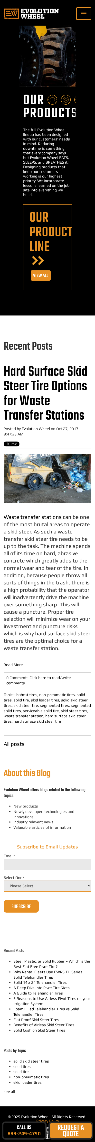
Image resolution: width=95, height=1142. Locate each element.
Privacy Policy (47, 1121)
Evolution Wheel (36, 428)
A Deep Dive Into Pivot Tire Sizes (41, 987)
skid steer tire (26, 705)
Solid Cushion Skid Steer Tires (39, 1030)
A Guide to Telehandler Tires (38, 993)
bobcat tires (26, 694)
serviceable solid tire (41, 711)
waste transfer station (23, 716)
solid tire (21, 700)
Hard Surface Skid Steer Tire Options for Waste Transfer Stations (45, 394)
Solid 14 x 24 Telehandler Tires (40, 982)
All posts (14, 744)
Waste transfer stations (33, 517)
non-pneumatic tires (57, 694)
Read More (13, 664)
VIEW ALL (40, 275)
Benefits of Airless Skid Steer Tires (43, 1025)
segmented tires (54, 705)
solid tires (22, 1066)
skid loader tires (45, 700)
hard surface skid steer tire (37, 721)
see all (9, 1091)
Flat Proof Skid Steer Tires (36, 1019)
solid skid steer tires (31, 1061)
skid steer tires (74, 711)
